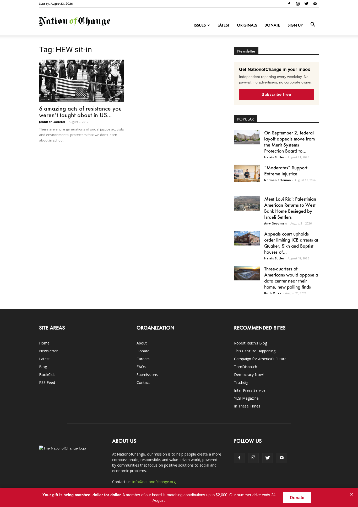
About (142, 343)
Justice (45, 99)
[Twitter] (306, 3)
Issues (200, 25)
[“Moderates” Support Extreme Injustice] (247, 173)
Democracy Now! (249, 374)
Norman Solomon (277, 180)
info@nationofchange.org (154, 481)
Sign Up (295, 25)
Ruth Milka (272, 293)
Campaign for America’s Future (260, 358)
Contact (143, 382)
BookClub (47, 374)
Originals (247, 25)
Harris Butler (274, 157)
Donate (272, 25)
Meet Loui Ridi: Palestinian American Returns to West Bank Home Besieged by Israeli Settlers (290, 208)
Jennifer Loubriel (52, 122)
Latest (224, 25)
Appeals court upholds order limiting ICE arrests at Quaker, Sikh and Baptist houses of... (291, 243)
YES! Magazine (246, 398)
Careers (143, 358)
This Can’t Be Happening (254, 350)
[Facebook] (289, 3)
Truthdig (241, 382)
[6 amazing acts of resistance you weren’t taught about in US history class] (81, 81)
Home (44, 343)
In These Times (247, 406)
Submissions (147, 374)
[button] (312, 24)
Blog (43, 366)
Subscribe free (276, 94)
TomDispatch (245, 366)
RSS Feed (47, 382)
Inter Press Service (249, 390)
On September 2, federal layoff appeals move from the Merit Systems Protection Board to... (289, 142)
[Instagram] (298, 3)
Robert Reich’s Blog (250, 343)
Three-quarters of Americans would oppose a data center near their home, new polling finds (291, 278)
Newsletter (48, 350)
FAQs (141, 366)
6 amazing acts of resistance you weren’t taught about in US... (80, 111)
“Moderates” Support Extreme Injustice (285, 170)
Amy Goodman (275, 223)
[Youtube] (315, 3)
